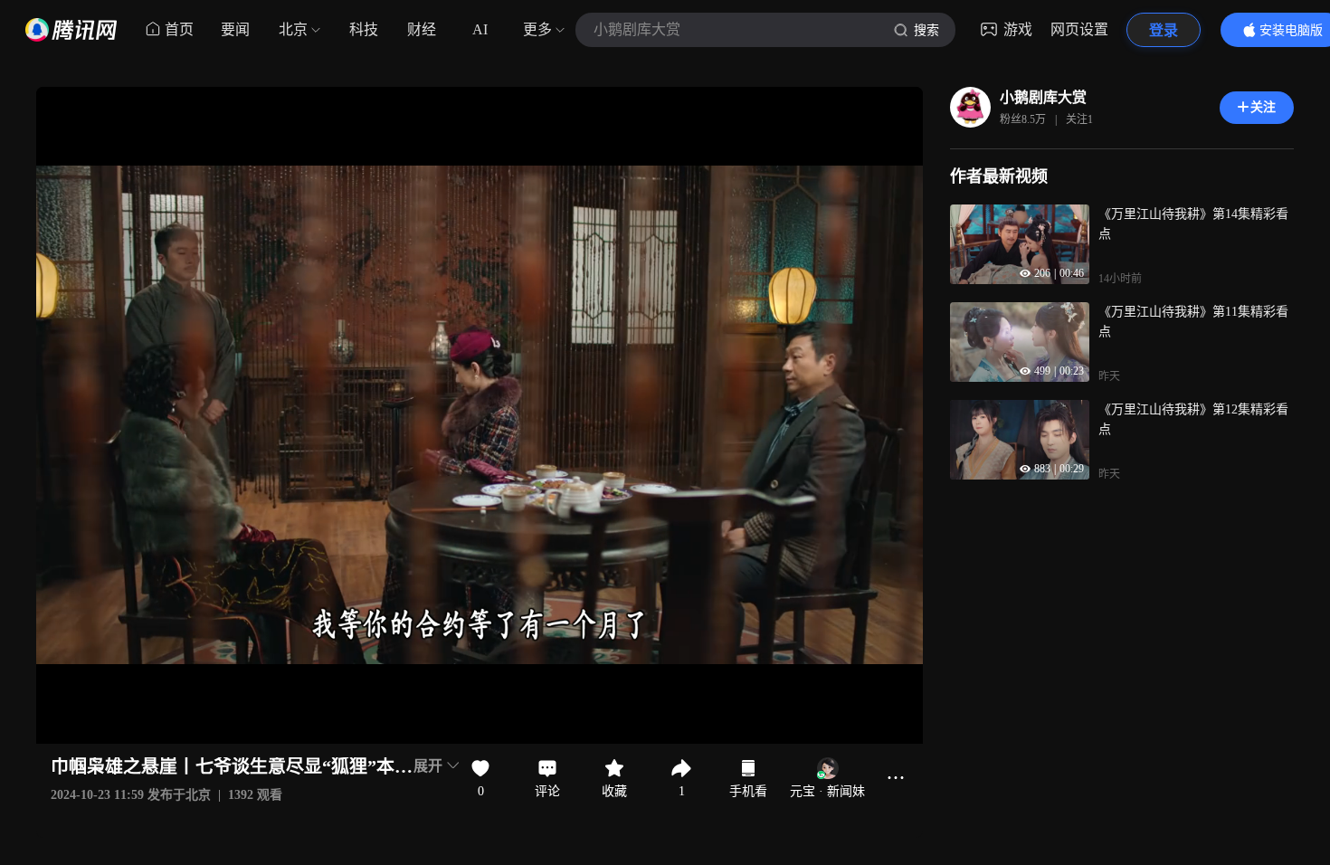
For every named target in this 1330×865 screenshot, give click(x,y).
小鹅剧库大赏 (1043, 97)
